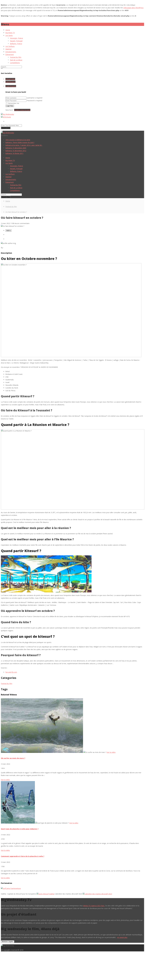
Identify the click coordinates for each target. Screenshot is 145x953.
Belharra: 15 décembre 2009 (15, 148)
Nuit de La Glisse (16, 60)
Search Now (6, 197)
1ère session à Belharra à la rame (17, 140)
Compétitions (15, 63)
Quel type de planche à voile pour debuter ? (20, 829)
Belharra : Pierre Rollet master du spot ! (19, 142)
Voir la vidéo (5, 780)
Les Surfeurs (10, 46)
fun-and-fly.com (11, 672)
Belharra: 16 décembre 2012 (15, 151)
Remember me (13, 103)
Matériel (8, 49)
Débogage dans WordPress (133, 8)
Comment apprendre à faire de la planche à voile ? (22, 856)
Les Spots (9, 35)
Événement (9, 54)
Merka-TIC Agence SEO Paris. (94, 906)
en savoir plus (122, 937)
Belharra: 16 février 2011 (14, 153)
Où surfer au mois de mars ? (13, 758)
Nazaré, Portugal (16, 41)
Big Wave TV (10, 33)
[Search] (2, 68)
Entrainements (10, 52)
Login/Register (10, 86)
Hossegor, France (16, 38)
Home (7, 30)
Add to (8, 230)
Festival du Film (15, 57)
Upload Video (10, 79)
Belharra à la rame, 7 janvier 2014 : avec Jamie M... (23, 145)
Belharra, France (16, 44)
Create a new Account (22, 110)
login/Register (10, 82)
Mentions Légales (7, 941)
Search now (6, 128)
